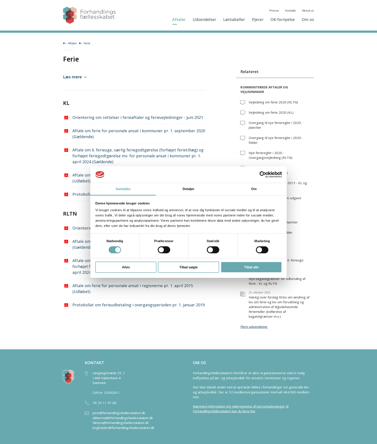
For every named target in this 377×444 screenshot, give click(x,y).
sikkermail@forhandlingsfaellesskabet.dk (123, 418)
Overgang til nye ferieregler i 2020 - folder (276, 140)
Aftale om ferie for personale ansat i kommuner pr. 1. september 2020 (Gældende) (138, 133)
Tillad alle (251, 267)
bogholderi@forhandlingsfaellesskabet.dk (123, 427)
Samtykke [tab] (123, 189)
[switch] (164, 249)
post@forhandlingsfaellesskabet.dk (119, 413)
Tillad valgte (188, 267)
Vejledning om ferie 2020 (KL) (271, 112)
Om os (308, 19)
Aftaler (179, 19)
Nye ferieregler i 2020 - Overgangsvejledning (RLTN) (270, 155)
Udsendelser (204, 19)
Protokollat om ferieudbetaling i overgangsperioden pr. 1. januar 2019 (138, 304)
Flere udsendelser (254, 326)
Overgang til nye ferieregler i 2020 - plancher (276, 125)
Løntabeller (234, 19)
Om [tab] (254, 189)
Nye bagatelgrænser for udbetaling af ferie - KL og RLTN (277, 279)
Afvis (126, 267)
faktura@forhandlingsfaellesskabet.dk (121, 422)
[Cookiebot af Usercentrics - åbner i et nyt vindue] (263, 174)
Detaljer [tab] (189, 189)
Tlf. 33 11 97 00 (104, 403)
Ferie (87, 43)
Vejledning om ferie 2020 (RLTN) (273, 102)
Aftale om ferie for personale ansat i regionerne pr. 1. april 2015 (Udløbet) (132, 288)
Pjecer (258, 19)
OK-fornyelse (283, 19)
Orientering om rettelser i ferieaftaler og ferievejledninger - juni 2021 (137, 117)
